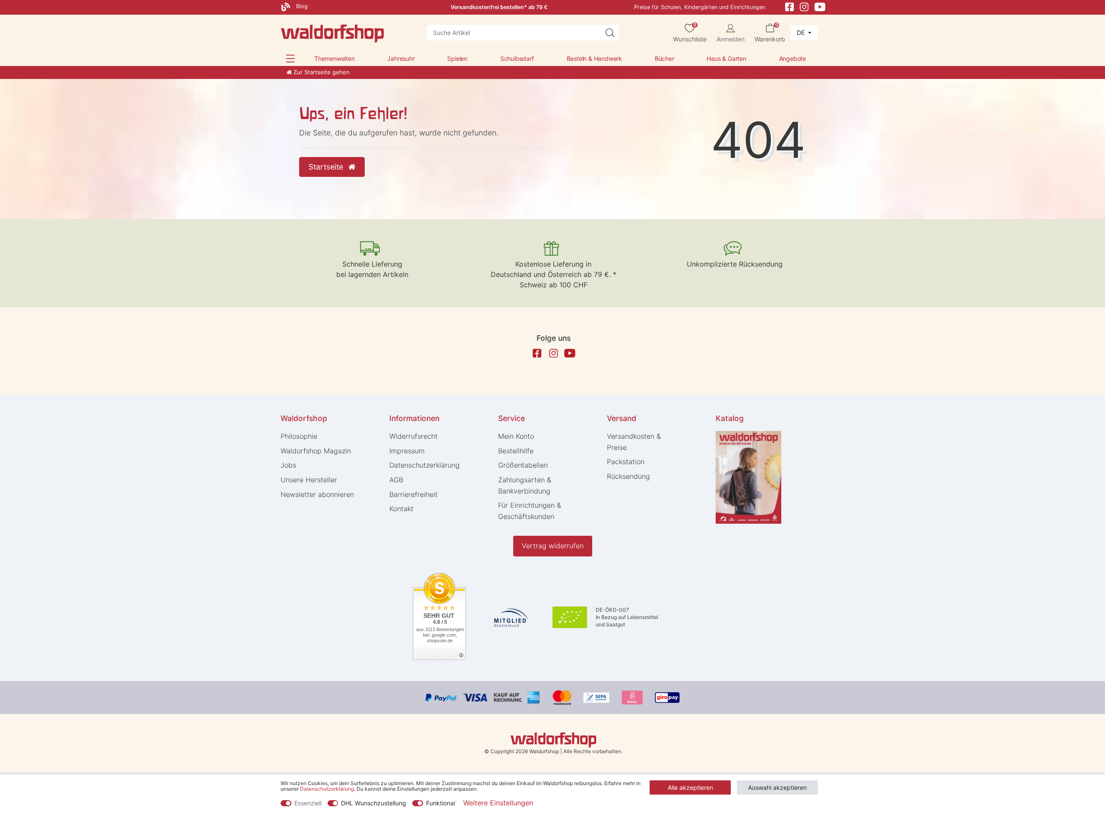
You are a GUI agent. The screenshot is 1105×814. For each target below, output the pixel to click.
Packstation (625, 461)
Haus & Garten (726, 58)
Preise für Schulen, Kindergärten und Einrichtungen (699, 7)
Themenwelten (334, 58)
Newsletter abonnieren (317, 494)
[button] (290, 58)
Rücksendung (628, 476)
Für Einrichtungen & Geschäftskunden (529, 511)
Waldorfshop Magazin (316, 450)
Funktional (440, 803)
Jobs (288, 465)
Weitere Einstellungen (498, 802)
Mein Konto (516, 436)
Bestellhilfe (516, 450)
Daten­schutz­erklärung (424, 465)
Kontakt (401, 508)
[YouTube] (820, 6)
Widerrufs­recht (413, 436)
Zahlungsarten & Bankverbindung (524, 485)
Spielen (457, 58)
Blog (301, 6)
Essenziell (308, 803)
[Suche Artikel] (610, 33)
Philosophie (299, 436)
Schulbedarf (517, 58)
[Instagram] (804, 6)
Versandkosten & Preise (634, 442)
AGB (396, 479)
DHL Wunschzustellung (373, 803)
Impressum (407, 450)
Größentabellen (523, 465)
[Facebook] (789, 6)
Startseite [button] (327, 166)
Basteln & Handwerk (594, 58)
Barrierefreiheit (413, 494)
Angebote (792, 58)
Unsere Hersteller (309, 479)
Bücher (664, 58)
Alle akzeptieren (690, 787)
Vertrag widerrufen (553, 545)
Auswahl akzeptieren (777, 787)
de (801, 32)
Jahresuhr (400, 58)
